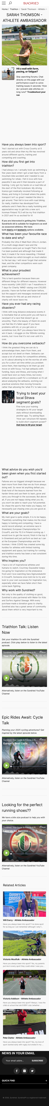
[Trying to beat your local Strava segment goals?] (8, 396)
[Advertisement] (24, 117)
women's (22, 230)
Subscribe (37, 1060)
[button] (10, 3)
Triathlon (14, 9)
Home (5, 9)
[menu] (4, 3)
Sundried (13, 1098)
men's (10, 230)
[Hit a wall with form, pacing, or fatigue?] (8, 73)
